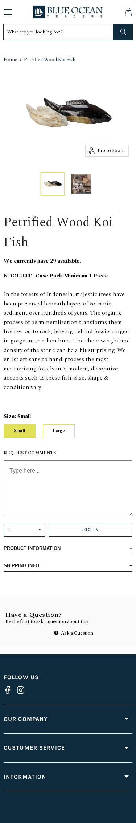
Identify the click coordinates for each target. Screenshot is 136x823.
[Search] (123, 32)
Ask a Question (76, 633)
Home (10, 59)
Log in (90, 529)
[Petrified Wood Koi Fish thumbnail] (52, 184)
